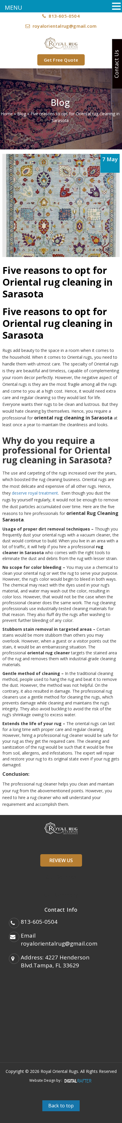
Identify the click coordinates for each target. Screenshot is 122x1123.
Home (7, 113)
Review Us (61, 860)
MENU (13, 7)
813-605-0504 (63, 16)
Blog (21, 113)
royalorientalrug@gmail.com (65, 26)
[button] (116, 6)
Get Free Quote (61, 60)
